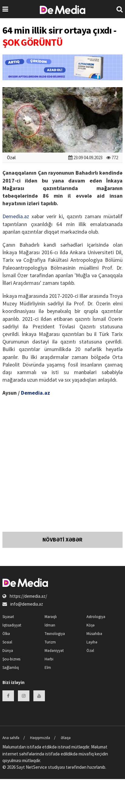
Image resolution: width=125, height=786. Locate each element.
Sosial (7, 642)
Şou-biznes (11, 659)
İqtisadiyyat (11, 625)
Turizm (50, 642)
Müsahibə (94, 633)
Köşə (90, 625)
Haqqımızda (40, 737)
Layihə (91, 642)
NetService (36, 767)
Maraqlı (51, 616)
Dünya (7, 650)
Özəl (11, 157)
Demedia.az (15, 216)
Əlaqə (66, 737)
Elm (48, 667)
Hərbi (49, 659)
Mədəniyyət (54, 650)
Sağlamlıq (10, 667)
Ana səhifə (10, 737)
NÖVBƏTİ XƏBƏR (62, 539)
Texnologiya (55, 633)
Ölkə (6, 633)
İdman (50, 625)
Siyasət (8, 616)
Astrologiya (95, 616)
